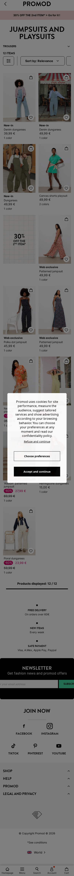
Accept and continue (37, 471)
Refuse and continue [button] (37, 441)
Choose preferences (37, 456)
